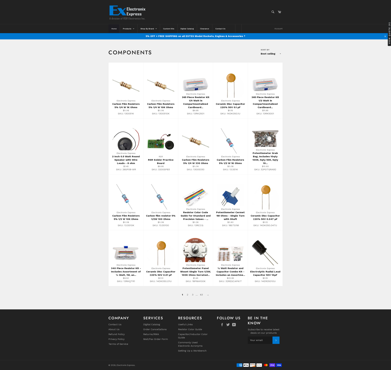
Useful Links (185, 324)
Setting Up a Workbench (192, 350)
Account (278, 28)
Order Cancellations (155, 329)
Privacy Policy (116, 339)
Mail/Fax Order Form (155, 339)
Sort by (265, 50)
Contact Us (114, 324)
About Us (113, 329)
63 (201, 294)
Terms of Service (118, 344)
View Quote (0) (389, 33)
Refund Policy (116, 334)
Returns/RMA (151, 334)
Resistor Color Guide (190, 329)
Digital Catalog (151, 324)
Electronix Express (126, 365)
